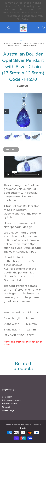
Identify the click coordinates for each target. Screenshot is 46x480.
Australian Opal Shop (20, 425)
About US (6, 407)
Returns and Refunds (11, 400)
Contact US (7, 397)
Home (23, 41)
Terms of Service (9, 403)
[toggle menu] (3, 28)
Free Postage (8, 410)
